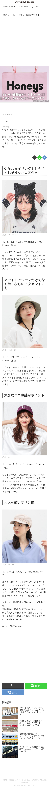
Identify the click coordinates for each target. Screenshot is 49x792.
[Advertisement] (24, 41)
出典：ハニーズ (9, 235)
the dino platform (27, 785)
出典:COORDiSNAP (41, 101)
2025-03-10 (7, 114)
